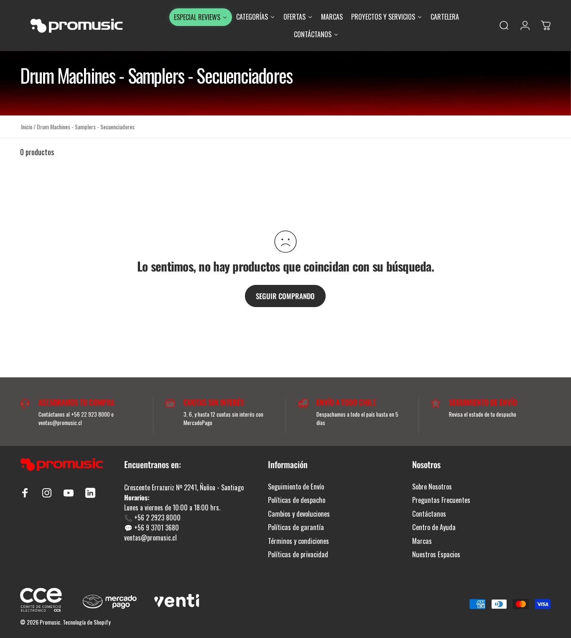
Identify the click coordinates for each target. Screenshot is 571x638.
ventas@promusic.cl (150, 538)
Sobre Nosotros (432, 486)
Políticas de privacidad (298, 554)
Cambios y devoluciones (299, 514)
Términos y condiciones (298, 541)
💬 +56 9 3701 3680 (151, 528)
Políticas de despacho (296, 500)
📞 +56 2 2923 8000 (152, 517)
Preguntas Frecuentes (441, 500)
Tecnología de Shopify (86, 622)
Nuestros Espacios (436, 554)
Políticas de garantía (296, 527)
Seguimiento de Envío (296, 486)
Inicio (26, 126)
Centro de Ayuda (434, 527)
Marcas (422, 541)
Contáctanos (429, 514)
